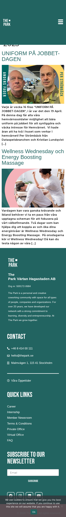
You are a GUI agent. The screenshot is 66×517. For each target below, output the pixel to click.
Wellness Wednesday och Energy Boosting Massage (33, 157)
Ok (33, 512)
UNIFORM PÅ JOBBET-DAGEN (31, 56)
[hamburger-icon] (60, 22)
